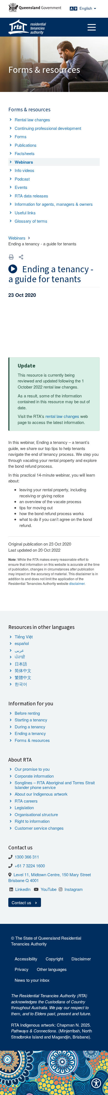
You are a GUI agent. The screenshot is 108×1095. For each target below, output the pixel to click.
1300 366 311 (27, 857)
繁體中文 (23, 677)
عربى (19, 650)
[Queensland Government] (34, 7)
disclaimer (76, 583)
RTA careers (26, 801)
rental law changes (62, 416)
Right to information (32, 821)
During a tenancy (30, 726)
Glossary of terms (31, 221)
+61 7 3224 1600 (30, 865)
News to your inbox (32, 980)
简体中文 (23, 670)
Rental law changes (32, 119)
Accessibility (26, 959)
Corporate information (34, 776)
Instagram (74, 889)
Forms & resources (32, 740)
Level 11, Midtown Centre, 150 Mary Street (52, 874)
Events (21, 187)
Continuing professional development (48, 128)
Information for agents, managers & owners (54, 204)
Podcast (22, 179)
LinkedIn (22, 889)
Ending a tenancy (30, 733)
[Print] (11, 257)
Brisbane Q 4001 (23, 880)
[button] (21, 257)
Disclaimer (81, 959)
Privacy (22, 969)
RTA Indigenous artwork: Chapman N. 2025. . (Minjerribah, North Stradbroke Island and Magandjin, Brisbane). (51, 1031)
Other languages (52, 969)
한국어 (21, 684)
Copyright (54, 959)
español (22, 643)
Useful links (25, 212)
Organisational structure (36, 814)
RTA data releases (31, 196)
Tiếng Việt (24, 636)
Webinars (24, 162)
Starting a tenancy (31, 720)
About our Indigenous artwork (41, 794)
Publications (26, 145)
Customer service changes (39, 828)
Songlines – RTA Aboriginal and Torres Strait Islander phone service (55, 785)
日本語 (21, 664)
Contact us (22, 902)
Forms (21, 136)
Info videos (24, 170)
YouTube (48, 889)
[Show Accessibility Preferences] (96, 1083)
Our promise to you (32, 769)
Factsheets (25, 153)
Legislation (24, 807)
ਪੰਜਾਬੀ (20, 657)
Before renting (27, 713)
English (86, 8)
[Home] (27, 27)
